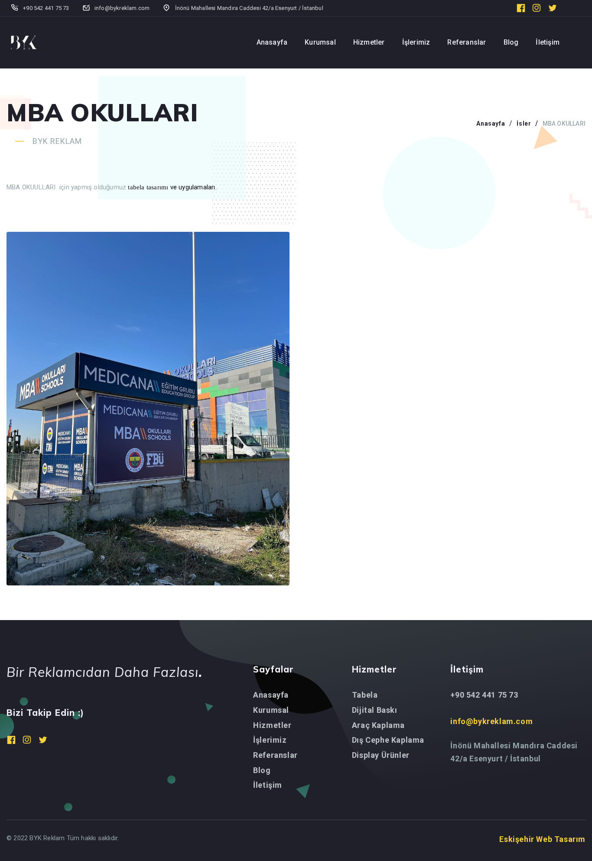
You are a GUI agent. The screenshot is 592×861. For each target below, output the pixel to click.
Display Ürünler (381, 755)
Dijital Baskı (374, 710)
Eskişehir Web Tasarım (542, 839)
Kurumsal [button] (320, 42)
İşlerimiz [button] (416, 42)
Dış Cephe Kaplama (388, 739)
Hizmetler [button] (369, 42)
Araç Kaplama (378, 725)
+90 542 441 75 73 (484, 694)
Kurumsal (271, 710)
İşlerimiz (269, 739)
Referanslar (275, 755)
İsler (524, 123)
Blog (261, 770)
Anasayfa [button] (272, 42)
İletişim (267, 785)
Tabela (365, 694)
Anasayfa (490, 123)
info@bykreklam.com (491, 721)
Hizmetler (272, 725)
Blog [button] (511, 42)
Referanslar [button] (466, 42)
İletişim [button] (547, 42)
